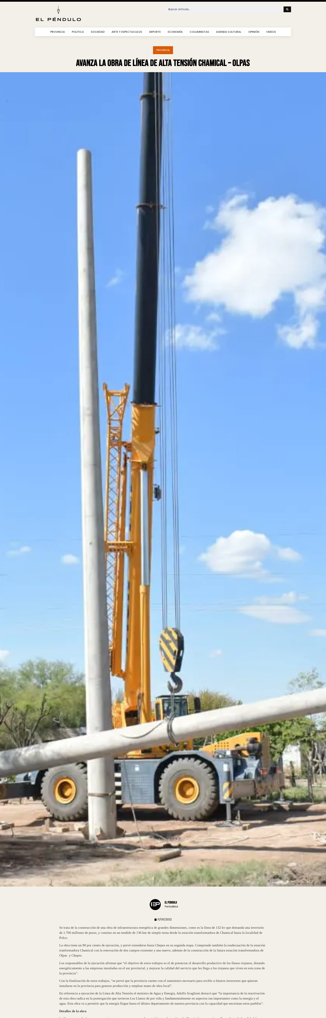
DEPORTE (155, 31)
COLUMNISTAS (199, 31)
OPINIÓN (253, 31)
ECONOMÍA (175, 31)
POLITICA (78, 31)
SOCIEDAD (98, 31)
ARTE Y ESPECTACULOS (127, 31)
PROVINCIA (57, 31)
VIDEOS (271, 31)
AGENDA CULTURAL (228, 31)
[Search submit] (287, 9)
